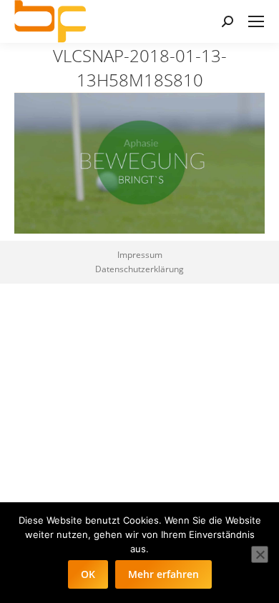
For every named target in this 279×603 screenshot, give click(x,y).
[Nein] (259, 554)
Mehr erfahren (163, 574)
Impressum (139, 255)
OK (88, 574)
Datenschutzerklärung (139, 269)
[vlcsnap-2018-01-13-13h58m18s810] (139, 163)
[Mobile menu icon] (256, 21)
